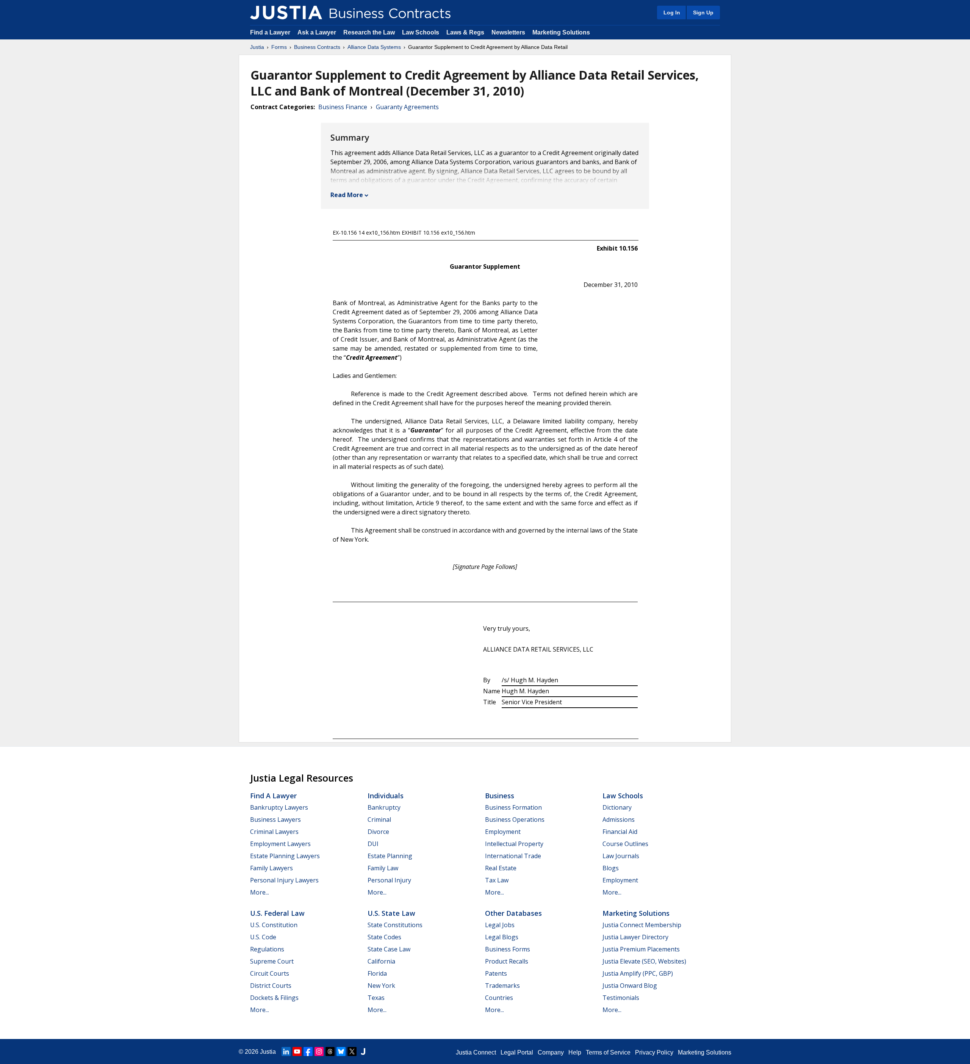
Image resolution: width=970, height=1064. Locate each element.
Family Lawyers (271, 868)
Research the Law (369, 32)
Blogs (610, 868)
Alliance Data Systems (374, 47)
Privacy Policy (654, 1052)
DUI (373, 844)
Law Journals (620, 856)
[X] (352, 1051)
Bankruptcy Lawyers (279, 807)
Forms (279, 47)
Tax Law (496, 880)
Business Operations (514, 819)
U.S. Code (263, 937)
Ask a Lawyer (317, 32)
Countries (499, 997)
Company (551, 1052)
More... (259, 892)
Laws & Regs (465, 32)
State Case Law (389, 949)
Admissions (618, 819)
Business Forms (507, 949)
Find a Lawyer (270, 32)
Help (574, 1052)
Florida (377, 973)
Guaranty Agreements (407, 107)
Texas (376, 997)
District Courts (270, 985)
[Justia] (286, 12)
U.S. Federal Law (277, 913)
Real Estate (500, 868)
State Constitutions (395, 925)
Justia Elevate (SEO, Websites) (644, 961)
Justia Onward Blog (629, 985)
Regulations (267, 949)
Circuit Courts (269, 973)
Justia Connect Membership (641, 925)
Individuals (386, 795)
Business (499, 795)
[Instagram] (319, 1051)
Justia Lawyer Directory (635, 937)
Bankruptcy (384, 807)
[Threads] (330, 1051)
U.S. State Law (391, 913)
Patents (496, 973)
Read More (346, 195)
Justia (257, 47)
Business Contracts (317, 47)
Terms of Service (608, 1052)
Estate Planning (390, 856)
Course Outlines (625, 844)
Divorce (378, 831)
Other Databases (513, 913)
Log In (671, 12)
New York (381, 985)
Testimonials (620, 997)
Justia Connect (476, 1052)
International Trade (513, 856)
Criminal (379, 819)
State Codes (384, 937)
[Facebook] (308, 1051)
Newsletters (508, 32)
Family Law (383, 868)
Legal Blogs (501, 937)
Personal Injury (389, 880)
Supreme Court (272, 961)
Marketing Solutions (561, 32)
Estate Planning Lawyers (285, 856)
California (381, 961)
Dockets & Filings (274, 997)
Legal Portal (517, 1052)
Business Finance (342, 107)
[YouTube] (297, 1051)
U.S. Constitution (273, 925)
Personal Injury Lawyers (284, 880)
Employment (503, 831)
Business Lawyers (275, 819)
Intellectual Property (514, 844)
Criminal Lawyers (274, 831)
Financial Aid (619, 831)
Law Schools (420, 32)
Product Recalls (506, 961)
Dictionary (617, 807)
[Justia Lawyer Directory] (363, 1051)
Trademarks (502, 985)
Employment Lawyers (280, 844)
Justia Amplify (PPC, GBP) (637, 973)
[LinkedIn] (286, 1051)
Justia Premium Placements (641, 949)
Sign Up (703, 12)
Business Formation (513, 807)
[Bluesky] (341, 1051)
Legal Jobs (500, 925)
